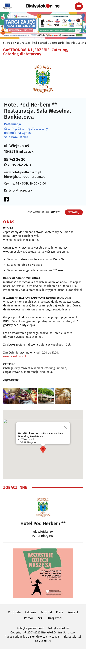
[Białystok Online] (43, 6)
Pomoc (28, 618)
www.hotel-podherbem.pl (22, 172)
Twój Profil (55, 618)
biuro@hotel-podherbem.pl (24, 177)
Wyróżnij (73, 212)
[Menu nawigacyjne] (79, 6)
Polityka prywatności (31, 628)
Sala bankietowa (16, 137)
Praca (59, 612)
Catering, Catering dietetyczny (26, 128)
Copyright (16, 632)
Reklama (30, 612)
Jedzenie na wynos (17, 133)
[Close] (65, 427)
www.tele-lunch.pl (14, 356)
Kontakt (72, 612)
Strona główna (11, 42)
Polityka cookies (58, 628)
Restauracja (12, 124)
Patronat (46, 612)
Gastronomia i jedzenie (62, 42)
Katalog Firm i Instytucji (34, 42)
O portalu (14, 612)
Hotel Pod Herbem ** (43, 523)
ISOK (40, 618)
